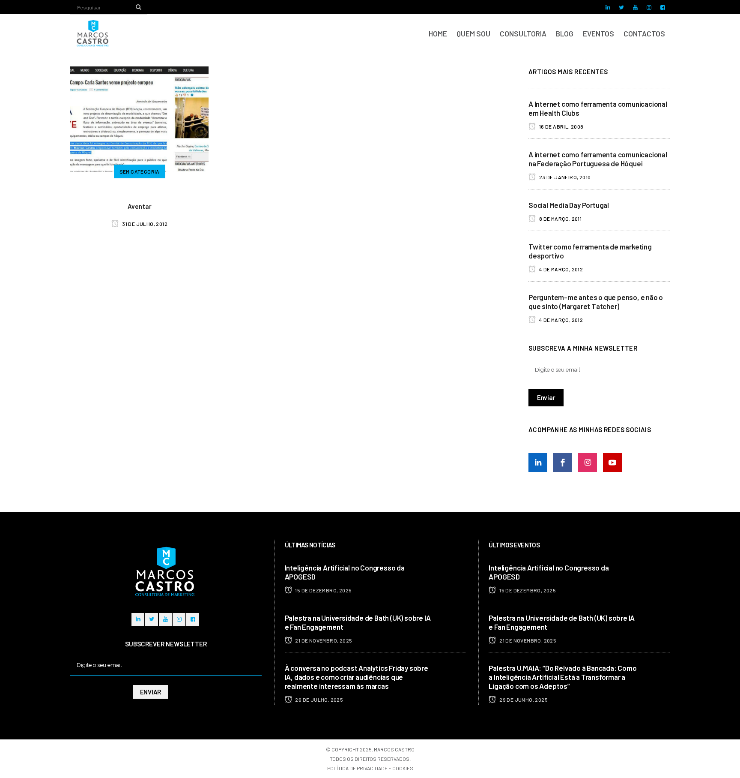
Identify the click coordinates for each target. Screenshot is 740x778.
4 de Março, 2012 (560, 269)
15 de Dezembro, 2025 (323, 590)
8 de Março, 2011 (560, 219)
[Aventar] (139, 118)
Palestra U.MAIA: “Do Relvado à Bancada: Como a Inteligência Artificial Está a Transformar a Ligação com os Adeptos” (562, 677)
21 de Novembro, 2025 (323, 640)
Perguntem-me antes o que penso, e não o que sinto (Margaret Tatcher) (595, 301)
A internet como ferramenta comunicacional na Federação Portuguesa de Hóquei (597, 159)
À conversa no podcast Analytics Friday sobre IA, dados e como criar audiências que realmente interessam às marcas (356, 677)
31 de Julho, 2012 (144, 224)
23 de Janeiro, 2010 (564, 177)
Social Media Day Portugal (568, 205)
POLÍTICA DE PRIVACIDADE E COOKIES (370, 768)
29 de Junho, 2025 (523, 700)
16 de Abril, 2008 (560, 126)
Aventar (140, 206)
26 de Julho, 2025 (318, 700)
